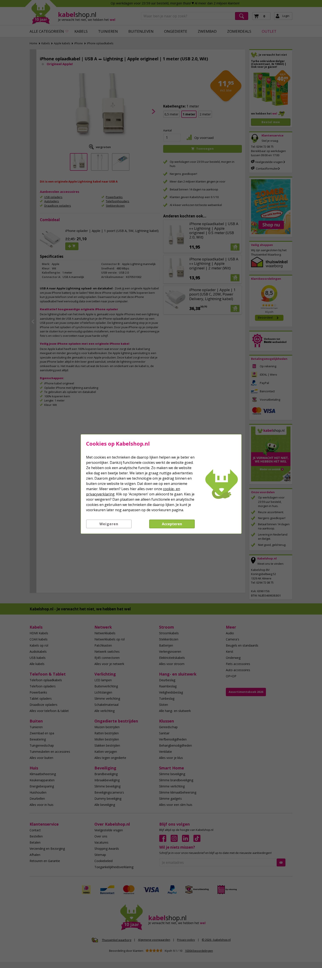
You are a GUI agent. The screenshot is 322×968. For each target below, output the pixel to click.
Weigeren (108, 524)
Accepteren (172, 524)
